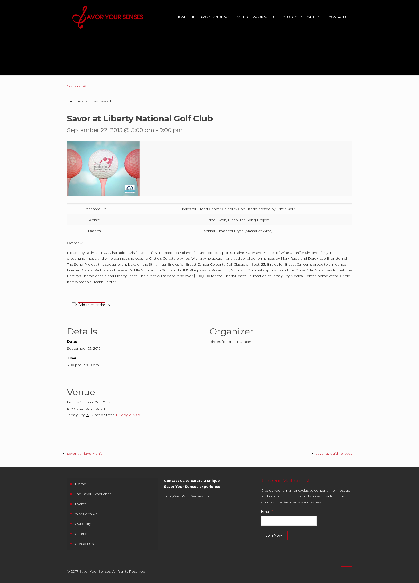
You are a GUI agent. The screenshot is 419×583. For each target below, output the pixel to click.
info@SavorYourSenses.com (188, 496)
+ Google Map (127, 415)
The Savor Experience (93, 494)
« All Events (76, 85)
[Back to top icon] (346, 571)
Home (80, 484)
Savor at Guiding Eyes (333, 453)
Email (267, 511)
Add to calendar (91, 305)
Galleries (82, 534)
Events (80, 504)
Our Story (83, 524)
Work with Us (86, 514)
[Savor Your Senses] (108, 17)
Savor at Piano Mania (85, 453)
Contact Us (84, 543)
